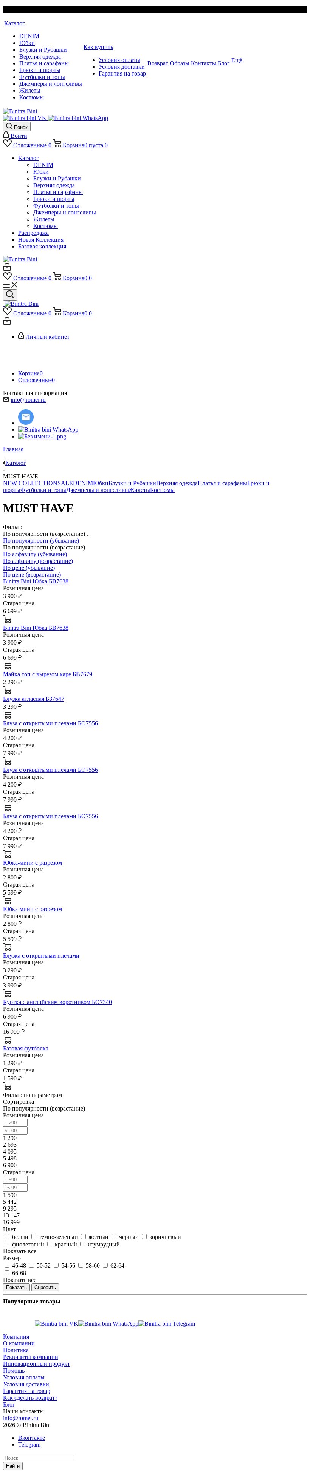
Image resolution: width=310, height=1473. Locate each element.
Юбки (41, 171)
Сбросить (45, 1287)
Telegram (29, 1444)
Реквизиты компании (30, 1357)
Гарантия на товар (26, 1391)
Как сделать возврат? (30, 1397)
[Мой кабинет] (7, 268)
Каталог (28, 158)
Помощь (14, 1370)
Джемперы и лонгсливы (64, 212)
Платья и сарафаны (58, 192)
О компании (19, 1343)
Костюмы (45, 226)
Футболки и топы (56, 205)
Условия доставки (26, 1384)
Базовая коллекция (42, 246)
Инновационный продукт (36, 1363)
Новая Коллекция (41, 239)
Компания (16, 1336)
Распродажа (33, 233)
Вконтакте (31, 1437)
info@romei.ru (28, 399)
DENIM (43, 165)
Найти (13, 1466)
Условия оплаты (24, 1377)
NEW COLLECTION (30, 483)
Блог (9, 1404)
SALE (65, 483)
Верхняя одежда (54, 185)
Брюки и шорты (53, 199)
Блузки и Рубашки (57, 178)
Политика (16, 1350)
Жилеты (43, 219)
